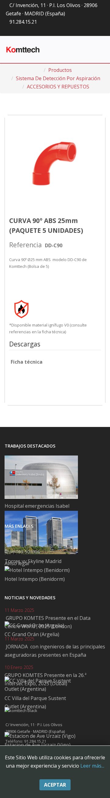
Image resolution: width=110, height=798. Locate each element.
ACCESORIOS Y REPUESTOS (58, 86)
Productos (60, 70)
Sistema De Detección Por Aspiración (58, 78)
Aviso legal (17, 563)
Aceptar (55, 784)
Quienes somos (22, 551)
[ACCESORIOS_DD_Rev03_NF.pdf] (26, 381)
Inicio (11, 539)
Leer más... (92, 765)
